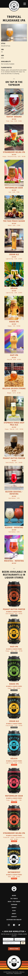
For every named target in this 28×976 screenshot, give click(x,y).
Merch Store (14, 948)
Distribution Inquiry (14, 919)
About (14, 913)
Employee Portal (18, 973)
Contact (14, 916)
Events (14, 907)
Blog (14, 910)
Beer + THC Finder (14, 901)
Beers (14, 895)
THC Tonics (14, 898)
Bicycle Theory (10, 973)
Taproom (14, 904)
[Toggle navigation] (24, 4)
